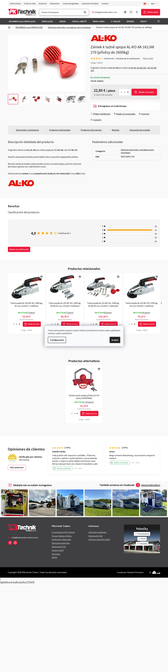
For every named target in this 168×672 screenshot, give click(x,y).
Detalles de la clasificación (128, 58)
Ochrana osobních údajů (99, 539)
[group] (13, 99)
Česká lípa (143, 543)
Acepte (115, 340)
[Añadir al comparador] (26, 287)
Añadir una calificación (19, 249)
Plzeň (143, 538)
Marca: (148, 58)
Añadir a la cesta (146, 92)
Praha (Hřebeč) (143, 534)
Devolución (43, 3)
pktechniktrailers (150, 485)
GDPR (54, 557)
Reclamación (54, 3)
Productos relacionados (59, 130)
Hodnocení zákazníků (61, 539)
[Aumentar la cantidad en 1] (128, 92)
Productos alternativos (91, 130)
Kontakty (56, 554)
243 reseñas (24, 459)
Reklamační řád (59, 546)
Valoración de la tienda (140, 130)
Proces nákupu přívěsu (62, 536)
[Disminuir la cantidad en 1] (121, 92)
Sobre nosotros (15, 3)
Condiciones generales (71, 3)
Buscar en (85, 12)
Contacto (105, 3)
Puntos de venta (30, 3)
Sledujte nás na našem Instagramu (32, 485)
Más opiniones (16, 467)
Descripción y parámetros (27, 130)
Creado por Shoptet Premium (130, 572)
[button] (161, 303)
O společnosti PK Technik (63, 532)
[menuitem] (24, 21)
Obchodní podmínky (61, 543)
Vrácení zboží (58, 550)
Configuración (57, 340)
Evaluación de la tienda (90, 3)
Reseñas (115, 130)
